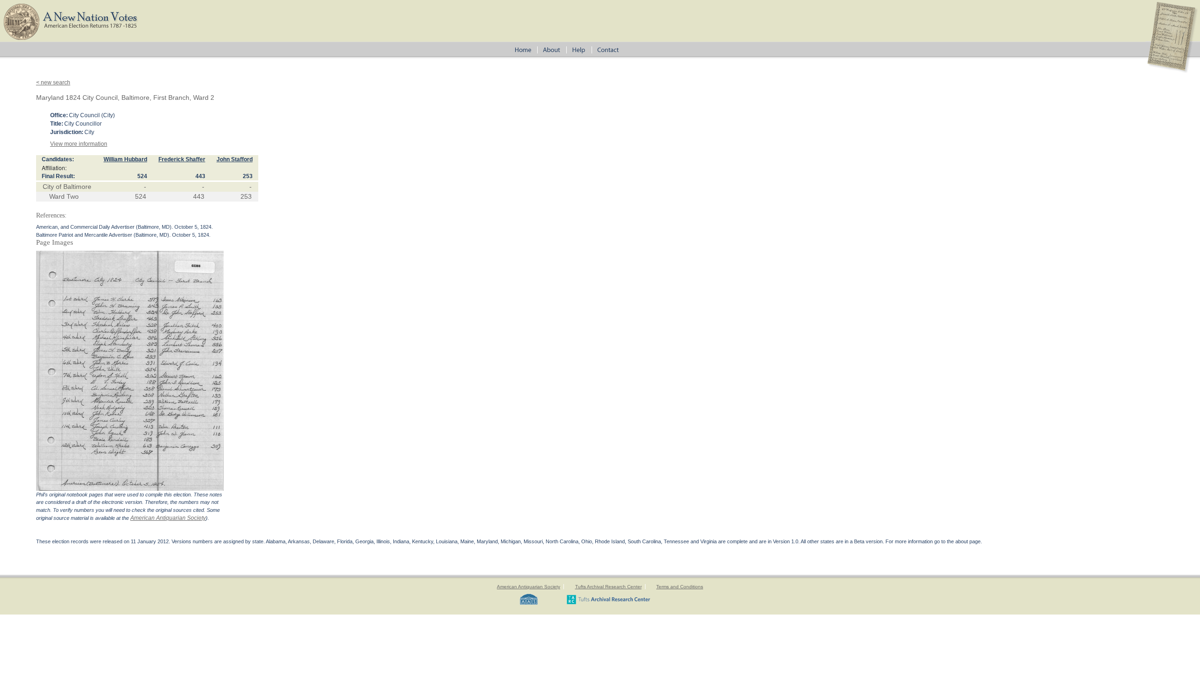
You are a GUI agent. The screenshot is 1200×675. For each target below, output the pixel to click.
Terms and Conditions (679, 586)
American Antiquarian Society (168, 518)
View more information (78, 144)
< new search (53, 82)
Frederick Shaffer (181, 159)
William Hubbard (125, 159)
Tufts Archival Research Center (608, 586)
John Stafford (235, 159)
